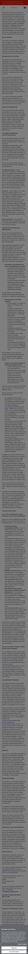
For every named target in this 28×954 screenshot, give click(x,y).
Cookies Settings (22, 944)
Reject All (14, 948)
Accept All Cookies (14, 951)
